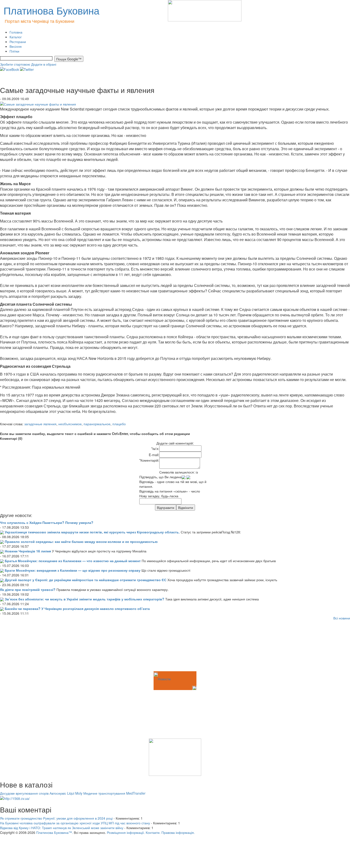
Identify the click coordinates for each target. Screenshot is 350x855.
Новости (164, 678)
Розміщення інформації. (126, 832)
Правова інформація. (178, 832)
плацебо (119, 423)
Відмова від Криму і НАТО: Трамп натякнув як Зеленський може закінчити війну (61, 827)
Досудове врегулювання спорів (24, 793)
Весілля (16, 46)
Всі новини (341, 618)
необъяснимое (70, 423)
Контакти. (153, 832)
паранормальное (97, 423)
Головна (16, 32)
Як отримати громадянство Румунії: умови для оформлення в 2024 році (56, 818)
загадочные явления (40, 423)
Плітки (14, 51)
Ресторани (18, 41)
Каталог (16, 36)
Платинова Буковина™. (54, 832)
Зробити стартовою (15, 64)
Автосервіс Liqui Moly (66, 793)
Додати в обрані (43, 64)
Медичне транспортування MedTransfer (114, 793)
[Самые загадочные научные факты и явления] (38, 103)
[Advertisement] (24, 646)
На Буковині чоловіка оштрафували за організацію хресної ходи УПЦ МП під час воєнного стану (75, 823)
